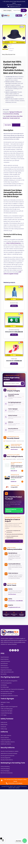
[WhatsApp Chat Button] (25, 841)
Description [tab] (8, 125)
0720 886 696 (19, 600)
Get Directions (12, 594)
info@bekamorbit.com (14, 607)
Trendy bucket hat (14, 118)
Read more (14, 305)
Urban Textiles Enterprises (13, 243)
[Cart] (24, 15)
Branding (16, 114)
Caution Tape (14, 358)
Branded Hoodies (14, 303)
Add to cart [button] (14, 334)
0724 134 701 (11, 600)
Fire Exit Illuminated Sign (14, 329)
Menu (19, 15)
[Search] (24, 10)
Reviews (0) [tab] (16, 125)
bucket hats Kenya (11, 116)
